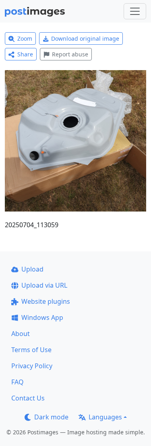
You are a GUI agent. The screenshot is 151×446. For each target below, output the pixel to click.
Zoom (24, 38)
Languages (105, 417)
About (20, 333)
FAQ (17, 382)
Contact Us (28, 398)
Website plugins (45, 301)
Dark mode (51, 417)
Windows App (42, 317)
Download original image (85, 38)
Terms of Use (31, 349)
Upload (32, 269)
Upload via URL (44, 285)
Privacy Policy (31, 365)
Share (25, 54)
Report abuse (70, 54)
